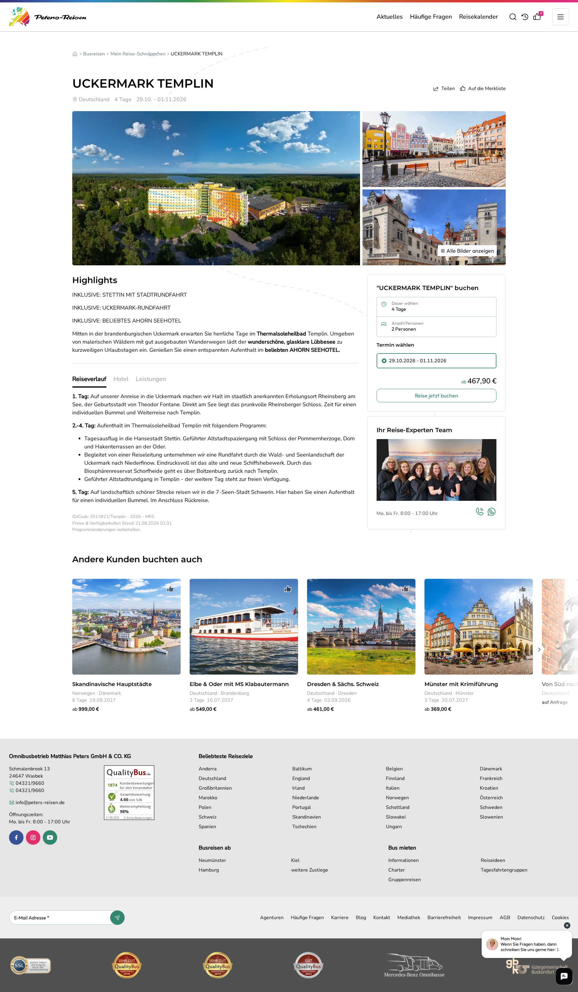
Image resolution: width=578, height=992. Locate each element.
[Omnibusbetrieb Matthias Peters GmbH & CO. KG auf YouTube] (50, 837)
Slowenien (491, 817)
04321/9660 (30, 783)
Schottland (397, 807)
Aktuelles (390, 17)
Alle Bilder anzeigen (470, 250)
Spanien (207, 826)
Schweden (491, 807)
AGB (505, 917)
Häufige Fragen (431, 17)
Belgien (394, 769)
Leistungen (151, 379)
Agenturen (272, 917)
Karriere (340, 917)
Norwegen (397, 797)
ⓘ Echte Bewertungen (137, 818)
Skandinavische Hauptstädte (112, 684)
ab (85, 709)
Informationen (403, 860)
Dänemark (491, 769)
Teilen (448, 88)
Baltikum (302, 769)
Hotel (121, 379)
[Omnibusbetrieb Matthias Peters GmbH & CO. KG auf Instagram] (33, 837)
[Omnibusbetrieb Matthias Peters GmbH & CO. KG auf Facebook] (16, 837)
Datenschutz (531, 917)
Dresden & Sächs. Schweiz (343, 684)
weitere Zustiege (309, 870)
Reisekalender (478, 17)
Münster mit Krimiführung (461, 684)
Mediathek (408, 917)
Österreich (491, 797)
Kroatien (489, 788)
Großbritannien (215, 788)
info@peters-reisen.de (40, 802)
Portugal (301, 807)
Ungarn (394, 826)
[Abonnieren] (117, 917)
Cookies (560, 917)
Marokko (208, 797)
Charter (396, 870)
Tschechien (304, 826)
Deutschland (212, 778)
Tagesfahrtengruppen (504, 870)
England (301, 778)
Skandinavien (306, 817)
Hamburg (209, 870)
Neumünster (212, 860)
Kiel (295, 860)
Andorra (207, 769)
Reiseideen (493, 860)
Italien (392, 788)
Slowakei (396, 817)
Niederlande (305, 797)
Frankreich (491, 778)
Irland (298, 788)
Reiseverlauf (89, 379)
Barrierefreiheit (444, 917)
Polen (205, 807)
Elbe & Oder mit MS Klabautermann (239, 684)
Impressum (480, 917)
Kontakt (381, 917)
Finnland (395, 778)
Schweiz (207, 817)
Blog (361, 917)
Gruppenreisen (404, 879)
